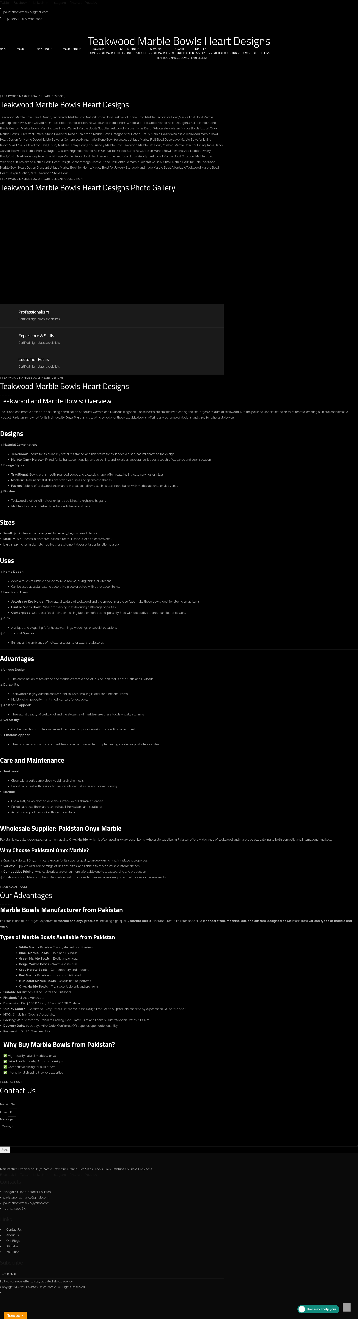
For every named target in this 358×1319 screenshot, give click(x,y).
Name (4, 1104)
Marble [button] (21, 49)
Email (4, 1112)
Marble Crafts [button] (72, 49)
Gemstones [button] (157, 49)
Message (6, 1119)
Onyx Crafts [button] (44, 49)
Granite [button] (180, 49)
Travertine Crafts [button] (128, 49)
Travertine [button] (99, 49)
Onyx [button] (3, 49)
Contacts (10, 1181)
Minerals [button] (201, 49)
